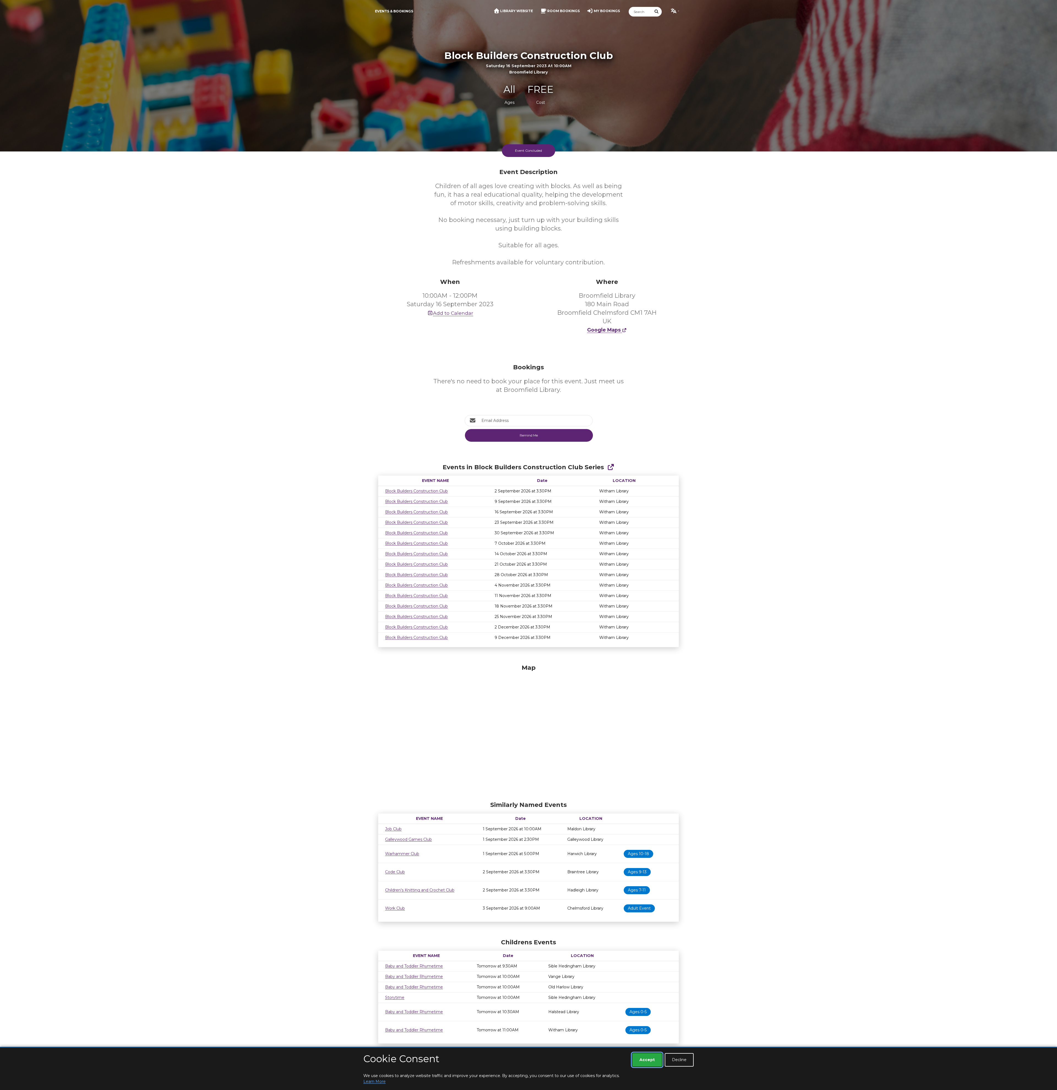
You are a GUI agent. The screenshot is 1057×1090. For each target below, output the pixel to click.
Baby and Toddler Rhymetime (414, 966)
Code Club (395, 871)
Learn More (374, 1081)
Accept (647, 1059)
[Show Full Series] (610, 467)
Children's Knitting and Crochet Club (419, 890)
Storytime (394, 997)
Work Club (395, 908)
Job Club (393, 828)
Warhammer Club (402, 853)
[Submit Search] (657, 12)
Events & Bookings (394, 11)
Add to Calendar (453, 313)
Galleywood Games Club (408, 839)
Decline (679, 1059)
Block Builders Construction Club (416, 491)
